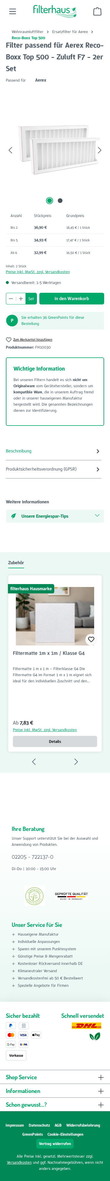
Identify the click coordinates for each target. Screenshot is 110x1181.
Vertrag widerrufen (55, 1143)
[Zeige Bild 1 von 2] (49, 200)
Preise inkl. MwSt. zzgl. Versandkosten (38, 271)
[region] (55, 150)
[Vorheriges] (10, 150)
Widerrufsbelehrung (83, 1125)
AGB (58, 1125)
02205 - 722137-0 (32, 856)
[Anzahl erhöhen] (21, 298)
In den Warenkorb (72, 298)
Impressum (15, 1125)
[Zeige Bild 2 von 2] (60, 200)
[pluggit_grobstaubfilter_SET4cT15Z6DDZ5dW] (55, 144)
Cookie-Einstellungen (65, 1134)
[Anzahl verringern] (11, 298)
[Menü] (12, 11)
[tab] (53, 451)
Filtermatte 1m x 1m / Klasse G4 (49, 653)
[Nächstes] (99, 150)
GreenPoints (32, 1134)
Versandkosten (19, 1162)
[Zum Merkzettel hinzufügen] (91, 639)
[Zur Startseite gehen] (55, 11)
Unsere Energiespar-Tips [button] (44, 516)
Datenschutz (39, 1125)
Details (55, 741)
